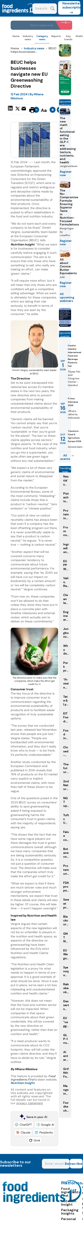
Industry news (28, 38)
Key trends (68, 38)
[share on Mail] (24, 109)
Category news (42, 38)
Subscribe (76, 1164)
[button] (23, 1124)
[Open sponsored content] (41, 29)
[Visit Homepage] (18, 15)
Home (15, 36)
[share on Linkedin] (10, 110)
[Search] (53, 9)
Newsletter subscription (71, 5)
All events (65, 457)
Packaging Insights (70, 1211)
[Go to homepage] (42, 1202)
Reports (56, 36)
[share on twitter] (17, 110)
